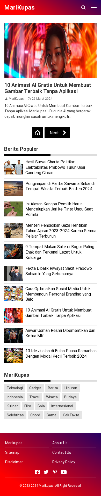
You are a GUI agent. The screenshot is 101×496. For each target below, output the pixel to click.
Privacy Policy (63, 462)
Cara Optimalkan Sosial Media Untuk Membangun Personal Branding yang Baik (58, 294)
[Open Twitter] (46, 472)
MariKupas (16, 98)
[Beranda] (37, 132)
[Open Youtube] (64, 472)
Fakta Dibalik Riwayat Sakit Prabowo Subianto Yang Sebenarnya (58, 271)
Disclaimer (14, 462)
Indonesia (15, 397)
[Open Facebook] (37, 472)
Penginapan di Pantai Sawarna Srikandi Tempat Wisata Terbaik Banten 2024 (60, 186)
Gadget (35, 388)
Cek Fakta (71, 415)
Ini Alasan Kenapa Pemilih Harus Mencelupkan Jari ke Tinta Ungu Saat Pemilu (59, 209)
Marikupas (14, 443)
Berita (53, 388)
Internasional (62, 406)
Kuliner (12, 406)
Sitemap (12, 452)
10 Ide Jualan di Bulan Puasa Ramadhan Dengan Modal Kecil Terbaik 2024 (61, 353)
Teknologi (15, 388)
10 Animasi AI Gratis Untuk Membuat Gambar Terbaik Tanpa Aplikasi (47, 88)
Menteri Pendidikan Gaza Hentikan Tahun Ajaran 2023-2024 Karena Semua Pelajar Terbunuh (60, 231)
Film (27, 406)
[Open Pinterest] (55, 472)
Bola (41, 406)
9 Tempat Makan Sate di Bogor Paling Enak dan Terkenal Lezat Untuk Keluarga (59, 252)
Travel (34, 397)
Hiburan (70, 388)
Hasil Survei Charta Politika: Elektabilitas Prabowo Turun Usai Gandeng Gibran (55, 167)
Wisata (52, 397)
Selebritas (15, 415)
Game (51, 415)
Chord (35, 415)
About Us (60, 443)
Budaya (70, 397)
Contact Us (61, 452)
